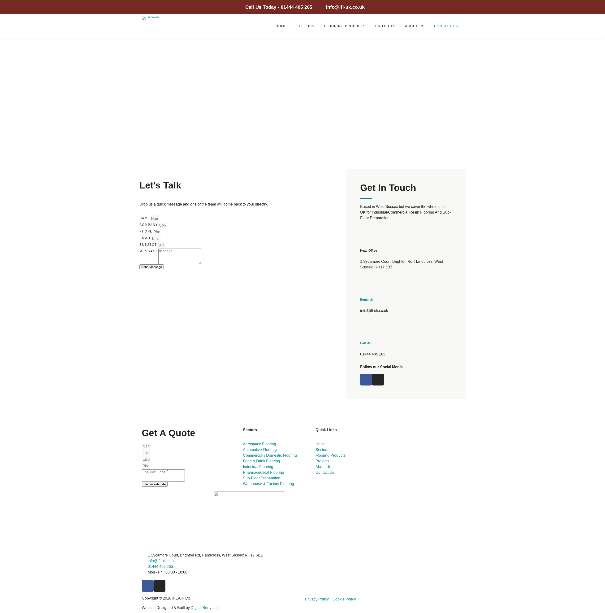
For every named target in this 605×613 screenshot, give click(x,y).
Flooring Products (345, 26)
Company (148, 225)
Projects (385, 26)
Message (148, 251)
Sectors (305, 26)
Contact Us (446, 26)
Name (144, 218)
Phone (146, 231)
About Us (415, 26)
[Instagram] (456, 7)
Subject (148, 244)
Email (145, 238)
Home (281, 26)
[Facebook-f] (445, 7)
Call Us (365, 343)
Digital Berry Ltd (204, 608)
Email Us (366, 300)
